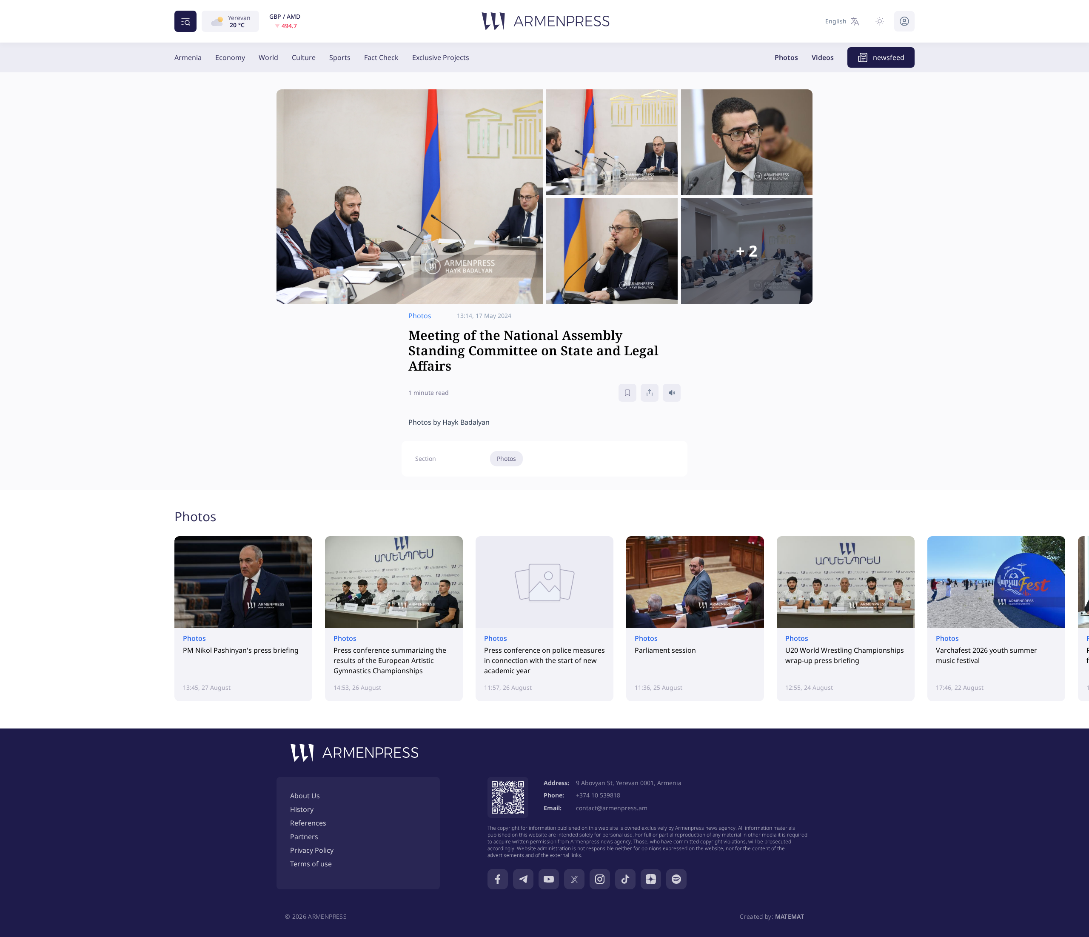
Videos (823, 57)
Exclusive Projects (440, 57)
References (308, 823)
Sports (340, 57)
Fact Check (381, 57)
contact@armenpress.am (611, 808)
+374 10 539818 (598, 795)
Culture (304, 57)
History (302, 809)
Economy (230, 57)
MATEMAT (789, 916)
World (268, 57)
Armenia (188, 57)
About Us (305, 795)
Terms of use (311, 863)
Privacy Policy (312, 850)
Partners (304, 836)
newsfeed (888, 57)
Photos (786, 57)
